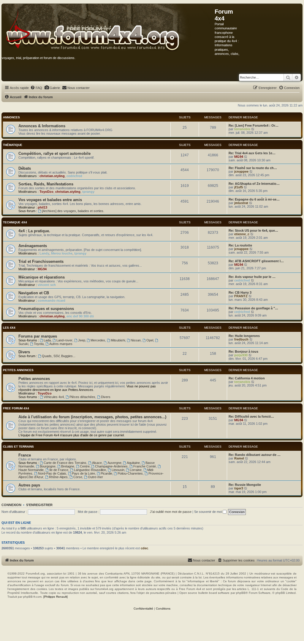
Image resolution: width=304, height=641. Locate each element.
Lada (47, 340)
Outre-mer (95, 477)
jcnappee (241, 171)
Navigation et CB (33, 293)
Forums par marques (37, 336)
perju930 (241, 355)
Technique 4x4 (15, 222)
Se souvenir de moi (208, 511)
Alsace (97, 463)
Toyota (39, 344)
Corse (77, 477)
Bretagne (67, 466)
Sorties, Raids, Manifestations (45, 184)
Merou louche (61, 253)
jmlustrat (241, 203)
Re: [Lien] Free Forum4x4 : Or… (253, 125)
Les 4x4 (9, 327)
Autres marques (60, 344)
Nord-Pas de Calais (52, 473)
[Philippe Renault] (55, 596)
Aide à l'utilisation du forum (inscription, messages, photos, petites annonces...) (92, 417)
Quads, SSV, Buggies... (58, 356)
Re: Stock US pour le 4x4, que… (253, 230)
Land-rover (64, 340)
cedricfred (74, 176)
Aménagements (32, 246)
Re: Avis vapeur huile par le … (252, 277)
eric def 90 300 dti (80, 316)
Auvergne (114, 463)
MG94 (238, 156)
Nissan (136, 340)
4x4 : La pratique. (34, 231)
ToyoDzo (46, 191)
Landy (44, 253)
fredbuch (241, 339)
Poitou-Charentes (130, 473)
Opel (149, 340)
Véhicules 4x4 (54, 397)
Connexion (11, 505)
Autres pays (29, 485)
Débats (24, 168)
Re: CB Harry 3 (240, 292)
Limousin (118, 470)
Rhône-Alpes (58, 477)
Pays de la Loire (83, 473)
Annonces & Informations (41, 126)
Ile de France (58, 470)
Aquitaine (133, 463)
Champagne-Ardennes (111, 466)
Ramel (239, 458)
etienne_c (241, 234)
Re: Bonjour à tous (243, 351)
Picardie (106, 473)
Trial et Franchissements (41, 261)
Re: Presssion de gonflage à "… (253, 308)
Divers (24, 352)
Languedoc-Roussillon (90, 470)
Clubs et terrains (18, 446)
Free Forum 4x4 (16, 408)
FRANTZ (241, 296)
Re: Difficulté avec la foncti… (251, 416)
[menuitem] (36, 87)
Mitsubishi (118, 340)
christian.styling (52, 176)
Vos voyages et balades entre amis (50, 200)
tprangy (88, 191)
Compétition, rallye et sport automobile (54, 153)
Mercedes (98, 340)
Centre (85, 466)
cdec (144, 548)
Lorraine (136, 470)
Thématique (12, 145)
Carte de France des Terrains (65, 463)
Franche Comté (144, 466)
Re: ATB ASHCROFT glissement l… (256, 261)
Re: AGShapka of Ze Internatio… (254, 183)
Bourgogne (48, 466)
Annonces (11, 117)
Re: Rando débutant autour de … (255, 455)
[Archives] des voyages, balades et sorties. (73, 211)
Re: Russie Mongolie (245, 484)
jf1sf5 (238, 187)
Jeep (81, 340)
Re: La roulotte (240, 245)
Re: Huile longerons (244, 336)
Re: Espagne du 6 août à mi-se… (254, 199)
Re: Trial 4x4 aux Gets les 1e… (252, 153)
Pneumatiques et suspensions (46, 308)
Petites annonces (18, 370)
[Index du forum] (108, 28)
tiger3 (238, 488)
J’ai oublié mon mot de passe (170, 511)
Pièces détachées (82, 397)
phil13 (42, 207)
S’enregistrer (39, 505)
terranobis (242, 129)
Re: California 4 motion (247, 378)
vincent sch (47, 285)
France (24, 455)
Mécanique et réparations (41, 277)
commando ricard (51, 300)
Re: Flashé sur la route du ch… (253, 168)
